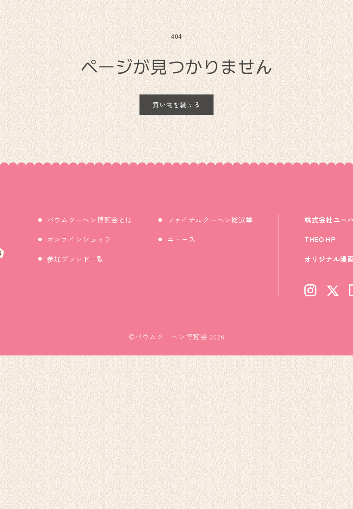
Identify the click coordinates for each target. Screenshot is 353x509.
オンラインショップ (79, 239)
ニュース (181, 239)
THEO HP (319, 239)
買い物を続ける (176, 104)
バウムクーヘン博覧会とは (90, 219)
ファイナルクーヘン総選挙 (210, 219)
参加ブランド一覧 (75, 259)
